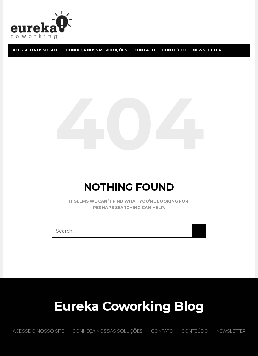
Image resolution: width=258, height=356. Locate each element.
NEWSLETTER (207, 50)
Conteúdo (173, 50)
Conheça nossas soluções (96, 50)
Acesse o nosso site (36, 50)
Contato (144, 50)
